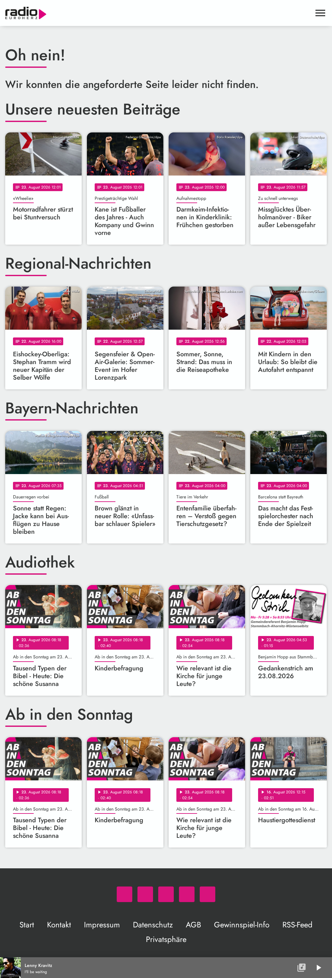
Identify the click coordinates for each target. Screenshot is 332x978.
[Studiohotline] (207, 894)
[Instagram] (166, 894)
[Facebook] (145, 894)
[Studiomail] (187, 894)
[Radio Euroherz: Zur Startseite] (158, 12)
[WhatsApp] (124, 894)
